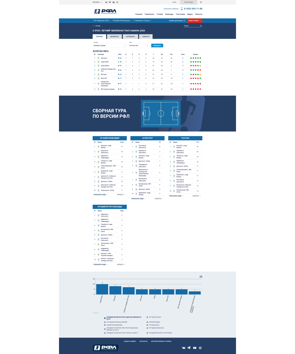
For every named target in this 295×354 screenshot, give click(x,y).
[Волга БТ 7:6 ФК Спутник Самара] (200, 78)
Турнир (96, 42)
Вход (174, 2)
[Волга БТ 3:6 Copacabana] (193, 65)
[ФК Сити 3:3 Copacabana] (200, 65)
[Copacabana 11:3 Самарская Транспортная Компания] (198, 65)
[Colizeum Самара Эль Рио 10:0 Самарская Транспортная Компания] (193, 70)
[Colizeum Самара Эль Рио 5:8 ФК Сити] (198, 70)
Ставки (160, 14)
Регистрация (188, 2)
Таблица (99, 36)
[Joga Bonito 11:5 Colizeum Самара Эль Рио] (200, 62)
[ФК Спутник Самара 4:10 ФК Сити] (191, 74)
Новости (198, 14)
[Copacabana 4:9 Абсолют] (191, 58)
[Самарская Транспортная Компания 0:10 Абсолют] (200, 58)
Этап (130, 42)
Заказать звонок (171, 9)
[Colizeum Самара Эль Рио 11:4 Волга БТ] (191, 70)
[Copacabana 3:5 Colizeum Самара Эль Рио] (196, 65)
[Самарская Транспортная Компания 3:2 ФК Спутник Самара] (196, 84)
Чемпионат (149, 14)
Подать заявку (130, 341)
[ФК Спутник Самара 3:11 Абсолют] (198, 58)
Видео (190, 14)
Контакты (144, 341)
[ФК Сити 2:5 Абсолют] (193, 58)
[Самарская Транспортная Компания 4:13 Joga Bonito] (191, 62)
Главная (138, 14)
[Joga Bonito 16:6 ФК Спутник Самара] (193, 62)
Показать (157, 46)
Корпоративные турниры (161, 341)
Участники (180, 14)
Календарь (130, 36)
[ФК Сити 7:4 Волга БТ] (196, 74)
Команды (169, 14)
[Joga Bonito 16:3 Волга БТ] (198, 62)
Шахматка (114, 36)
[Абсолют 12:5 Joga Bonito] (196, 58)
